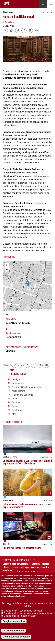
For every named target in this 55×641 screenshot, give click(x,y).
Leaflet (34, 310)
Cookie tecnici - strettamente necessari (23, 611)
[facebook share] (24, 30)
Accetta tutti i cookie (13, 630)
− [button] (7, 269)
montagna (17, 410)
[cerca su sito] (43, 4)
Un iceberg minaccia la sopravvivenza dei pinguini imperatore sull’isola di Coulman (27, 462)
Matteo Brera (18, 391)
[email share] (36, 30)
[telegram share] (17, 30)
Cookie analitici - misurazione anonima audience (28, 613)
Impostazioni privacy (27, 571)
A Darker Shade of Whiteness (26, 387)
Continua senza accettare (16, 636)
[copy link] (5, 30)
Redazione (9, 22)
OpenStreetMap (42, 310)
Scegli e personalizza (14, 621)
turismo (15, 398)
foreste (15, 406)
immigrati (16, 379)
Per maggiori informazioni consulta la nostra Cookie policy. (27, 604)
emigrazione (18, 383)
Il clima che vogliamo (22, 395)
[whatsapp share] (11, 30)
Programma (9, 257)
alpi (14, 414)
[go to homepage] (6, 4)
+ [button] (7, 265)
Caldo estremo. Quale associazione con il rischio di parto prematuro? (27, 505)
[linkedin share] (30, 30)
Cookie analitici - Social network (20, 616)
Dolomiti (16, 402)
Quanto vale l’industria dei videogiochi (22, 548)
